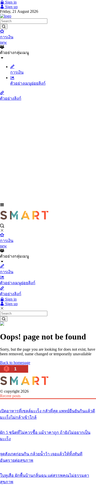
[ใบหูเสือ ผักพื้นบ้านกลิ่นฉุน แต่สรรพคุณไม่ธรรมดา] (48, 466)
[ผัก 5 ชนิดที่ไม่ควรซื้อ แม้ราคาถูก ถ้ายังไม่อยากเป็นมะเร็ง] (48, 423)
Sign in (10, 2)
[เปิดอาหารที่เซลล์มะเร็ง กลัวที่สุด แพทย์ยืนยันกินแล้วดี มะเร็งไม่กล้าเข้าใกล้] (48, 401)
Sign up (11, 7)
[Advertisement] (48, 152)
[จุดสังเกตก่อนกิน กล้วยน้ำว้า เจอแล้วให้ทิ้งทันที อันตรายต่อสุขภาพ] (48, 444)
